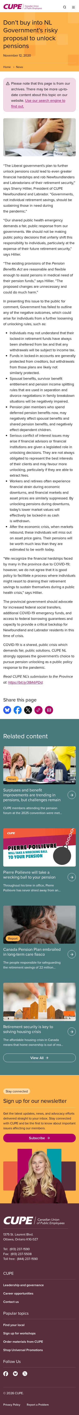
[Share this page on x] (28, 710)
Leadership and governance (23, 1285)
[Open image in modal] (39, 137)
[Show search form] (64, 7)
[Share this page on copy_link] (38, 710)
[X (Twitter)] (24, 1373)
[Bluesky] (15, 1373)
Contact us (11, 1301)
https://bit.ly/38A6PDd (25, 682)
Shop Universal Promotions (23, 1350)
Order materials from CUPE (23, 1341)
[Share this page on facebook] (18, 710)
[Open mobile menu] (73, 7)
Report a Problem (38, 1405)
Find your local (14, 1325)
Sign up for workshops (19, 1333)
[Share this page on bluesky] (7, 710)
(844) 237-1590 (27, 1258)
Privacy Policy (11, 1405)
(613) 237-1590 (20, 1249)
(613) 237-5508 (21, 1254)
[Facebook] (5, 1373)
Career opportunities (18, 1293)
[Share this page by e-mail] (49, 710)
